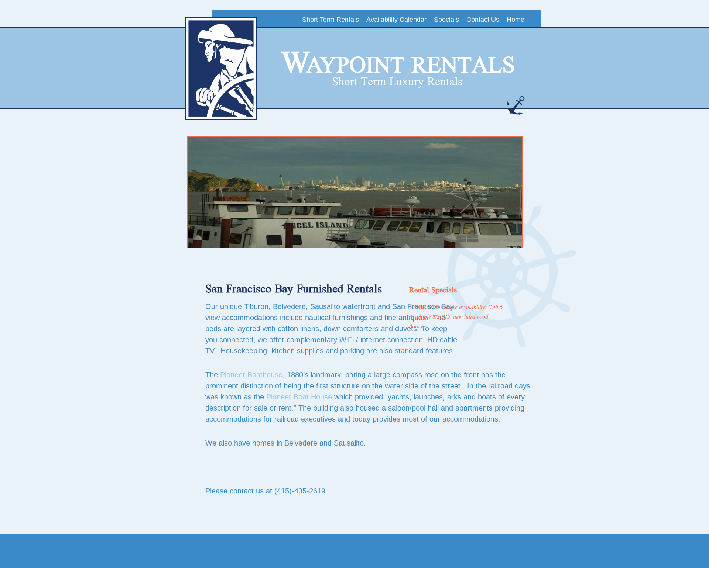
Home (515, 19)
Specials (446, 19)
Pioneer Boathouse (251, 375)
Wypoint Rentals (398, 63)
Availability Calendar (396, 19)
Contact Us (482, 19)
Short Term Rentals (330, 19)
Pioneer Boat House (299, 397)
